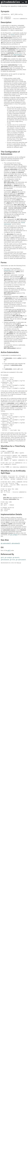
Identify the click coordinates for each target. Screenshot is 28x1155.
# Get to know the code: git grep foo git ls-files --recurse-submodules (13, 490)
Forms (12, 34)
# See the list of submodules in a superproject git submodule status (14, 463)
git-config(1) (14, 534)
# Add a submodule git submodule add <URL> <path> (12, 452)
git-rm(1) (12, 559)
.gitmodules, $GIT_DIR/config (12, 14)
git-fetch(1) (16, 557)
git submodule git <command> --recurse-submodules (14, 17)
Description (7, 270)
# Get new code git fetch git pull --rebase (7, 503)
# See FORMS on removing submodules (14, 467)
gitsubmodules (12, 1)
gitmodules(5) (17, 54)
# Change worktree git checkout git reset (7, 509)
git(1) (9, 550)
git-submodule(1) (6, 543)
